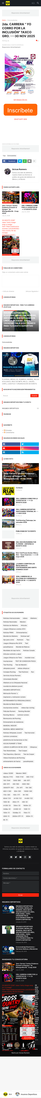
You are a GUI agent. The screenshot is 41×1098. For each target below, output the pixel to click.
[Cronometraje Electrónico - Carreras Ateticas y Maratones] (8, 950)
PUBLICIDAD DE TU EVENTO (26, 531)
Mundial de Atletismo (10, 636)
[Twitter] (20, 161)
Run (32, 672)
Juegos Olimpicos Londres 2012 (14, 629)
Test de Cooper (28, 754)
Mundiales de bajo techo (11, 650)
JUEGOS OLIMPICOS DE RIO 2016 (15, 747)
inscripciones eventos (10, 708)
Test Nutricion (23, 672)
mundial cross (29, 657)
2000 (6, 816)
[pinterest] (30, 857)
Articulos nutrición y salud (12, 654)
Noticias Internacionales (11, 618)
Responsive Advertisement (20, 13)
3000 (25, 784)
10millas (17, 813)
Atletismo (33, 618)
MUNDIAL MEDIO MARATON (13, 729)
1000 (6, 802)
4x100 (18, 798)
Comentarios (9, 432)
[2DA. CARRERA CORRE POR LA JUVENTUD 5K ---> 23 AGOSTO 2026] (8, 502)
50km (17, 805)
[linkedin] (11, 452)
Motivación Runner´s (10, 693)
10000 (28, 791)
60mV (7, 798)
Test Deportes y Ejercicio (11, 754)
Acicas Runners (19, 169)
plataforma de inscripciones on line (15, 740)
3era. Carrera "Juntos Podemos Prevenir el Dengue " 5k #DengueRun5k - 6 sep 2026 (10, 209)
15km (27, 813)
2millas (7, 809)
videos (25, 618)
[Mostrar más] (34, 161)
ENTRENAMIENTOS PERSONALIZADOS (17, 700)
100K (27, 809)
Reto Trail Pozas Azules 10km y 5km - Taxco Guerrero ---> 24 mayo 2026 (27, 555)
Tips (27, 640)
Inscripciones (7, 661)
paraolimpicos (8, 647)
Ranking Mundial (24, 711)
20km (16, 802)
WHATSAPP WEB (20, 119)
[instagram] (30, 448)
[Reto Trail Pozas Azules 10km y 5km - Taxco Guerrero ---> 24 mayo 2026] (8, 556)
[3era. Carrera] (8, 967)
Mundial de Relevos (22, 647)
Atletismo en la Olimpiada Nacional (15, 683)
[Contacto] (8, 491)
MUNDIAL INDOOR (9, 725)
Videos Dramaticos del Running (14, 758)
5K (25, 795)
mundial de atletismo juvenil (12, 686)
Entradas (8, 430)
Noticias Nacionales (10, 622)
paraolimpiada (28, 761)
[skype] (30, 452)
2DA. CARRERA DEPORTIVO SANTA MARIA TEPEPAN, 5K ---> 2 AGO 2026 (27, 511)
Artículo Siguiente (32, 291)
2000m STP (18, 816)
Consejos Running (9, 672)
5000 (17, 780)
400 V (7, 791)
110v (6, 795)
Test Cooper (23, 751)
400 (6, 784)
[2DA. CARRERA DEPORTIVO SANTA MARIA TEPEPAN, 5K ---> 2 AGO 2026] (8, 512)
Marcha (8, 777)
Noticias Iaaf (25, 636)
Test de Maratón (21, 665)
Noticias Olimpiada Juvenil (12, 733)
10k (29, 787)
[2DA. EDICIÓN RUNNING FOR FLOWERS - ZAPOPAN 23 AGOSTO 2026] (8, 545)
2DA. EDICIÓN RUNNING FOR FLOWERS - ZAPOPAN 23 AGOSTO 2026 (26, 544)
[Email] (29, 161)
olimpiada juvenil (9, 668)
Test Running (7, 665)
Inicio (4, 20)
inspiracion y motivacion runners (14, 697)
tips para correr (8, 640)
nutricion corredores (10, 736)
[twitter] (30, 444)
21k (19, 787)
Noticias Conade (29, 650)
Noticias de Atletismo (10, 625)
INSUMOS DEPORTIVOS (20, 408)
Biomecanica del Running (12, 718)
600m (29, 816)
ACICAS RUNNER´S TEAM (12, 743)
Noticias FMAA (8, 632)
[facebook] (11, 444)
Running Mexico (8, 715)
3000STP (8, 787)
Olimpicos (33, 747)
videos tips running (27, 708)
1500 (19, 777)
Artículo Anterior (8, 291)
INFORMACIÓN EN (20, 100)
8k (5, 820)
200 (16, 784)
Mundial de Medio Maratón (12, 704)
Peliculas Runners (9, 711)
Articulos (24, 625)
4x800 (17, 809)
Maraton (23, 622)
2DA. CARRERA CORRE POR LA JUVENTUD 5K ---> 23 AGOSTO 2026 (30, 207)
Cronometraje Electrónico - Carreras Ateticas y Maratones (27, 948)
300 (25, 802)
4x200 (7, 805)
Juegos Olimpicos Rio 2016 (12, 643)
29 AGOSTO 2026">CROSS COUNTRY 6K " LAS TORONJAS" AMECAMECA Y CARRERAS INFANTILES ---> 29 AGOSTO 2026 (37, 1009)
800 (29, 777)
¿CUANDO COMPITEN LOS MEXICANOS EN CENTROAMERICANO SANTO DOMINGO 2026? (26, 566)
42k (27, 780)
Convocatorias (12, 20)
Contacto (19, 488)
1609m (27, 805)
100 (6, 780)
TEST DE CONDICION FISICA (25, 661)
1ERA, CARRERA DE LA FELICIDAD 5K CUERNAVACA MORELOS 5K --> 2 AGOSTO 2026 (26, 579)
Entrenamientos (21, 632)
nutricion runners (23, 715)
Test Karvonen (29, 733)
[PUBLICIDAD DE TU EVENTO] (8, 534)
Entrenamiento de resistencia (13, 722)
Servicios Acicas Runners (11, 675)
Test (26, 643)
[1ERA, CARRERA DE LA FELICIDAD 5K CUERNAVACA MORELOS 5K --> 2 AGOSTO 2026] (8, 580)
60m (17, 791)
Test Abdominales (9, 751)
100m (6, 813)
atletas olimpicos (23, 668)
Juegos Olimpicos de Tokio (12, 657)
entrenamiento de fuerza (11, 761)
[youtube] (11, 448)
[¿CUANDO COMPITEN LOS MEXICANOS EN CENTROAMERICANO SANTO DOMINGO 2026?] (8, 567)
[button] (3, 3)
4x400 (29, 798)
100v (16, 795)
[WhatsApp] (25, 161)
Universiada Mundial (10, 679)
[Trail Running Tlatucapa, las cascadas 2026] (8, 523)
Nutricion (20, 640)
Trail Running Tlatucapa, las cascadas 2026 (26, 521)
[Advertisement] (20, 1077)
